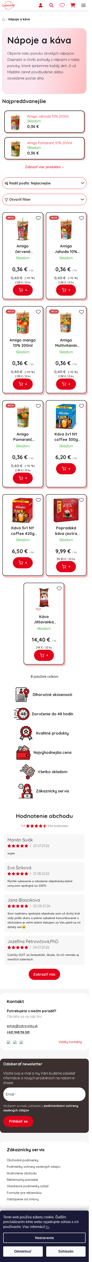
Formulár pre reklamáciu (24, 1193)
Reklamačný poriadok (22, 1180)
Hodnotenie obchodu (44, 815)
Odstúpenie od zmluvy (23, 1199)
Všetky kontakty (70, 1042)
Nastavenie (44, 1238)
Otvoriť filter (20, 199)
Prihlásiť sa (18, 1121)
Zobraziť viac (44, 974)
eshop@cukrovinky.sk (22, 1026)
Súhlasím (65, 1251)
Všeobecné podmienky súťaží (28, 1186)
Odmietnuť (23, 1251)
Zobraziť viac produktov (43, 167)
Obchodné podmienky (23, 1160)
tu (47, 1227)
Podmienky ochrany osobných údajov (34, 1167)
